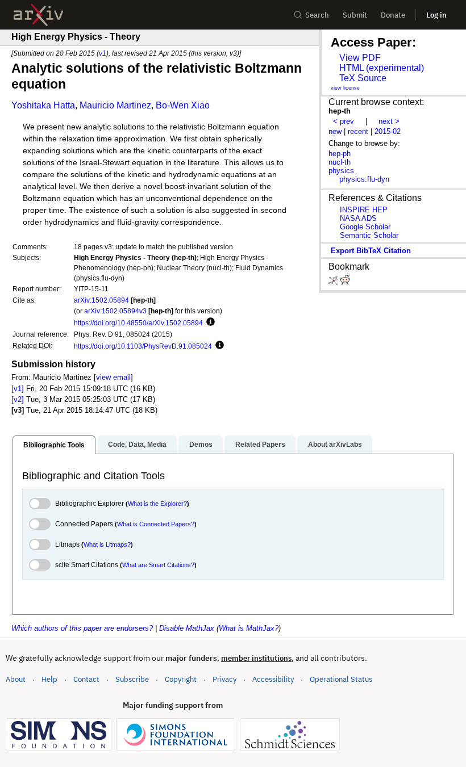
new (335, 131)
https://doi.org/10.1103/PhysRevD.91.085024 (143, 346)
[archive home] (38, 15)
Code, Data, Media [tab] (137, 445)
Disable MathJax (186, 628)
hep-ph (339, 153)
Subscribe (132, 679)
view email (113, 377)
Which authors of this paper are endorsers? (82, 628)
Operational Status (341, 679)
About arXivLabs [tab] (335, 445)
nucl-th (339, 162)
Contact (86, 679)
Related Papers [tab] (260, 445)
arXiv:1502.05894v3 (115, 311)
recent (358, 131)
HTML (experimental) (381, 68)
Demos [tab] (201, 445)
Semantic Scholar (369, 235)
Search (317, 15)
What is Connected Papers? (155, 524)
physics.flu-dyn (364, 179)
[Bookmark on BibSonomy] (334, 282)
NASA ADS (358, 218)
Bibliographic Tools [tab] (54, 445)
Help (49, 679)
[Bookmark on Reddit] (345, 282)
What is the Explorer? (157, 503)
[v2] (17, 399)
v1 (102, 53)
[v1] (17, 388)
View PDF (360, 57)
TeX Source (362, 78)
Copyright (181, 679)
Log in (436, 15)
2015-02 (388, 131)
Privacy (224, 679)
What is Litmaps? (107, 544)
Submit (355, 15)
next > (389, 121)
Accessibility (273, 679)
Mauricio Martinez (115, 105)
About (16, 679)
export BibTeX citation (371, 250)
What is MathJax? (248, 628)
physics (341, 170)
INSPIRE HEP (364, 210)
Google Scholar (365, 227)
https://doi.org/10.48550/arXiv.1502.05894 (138, 322)
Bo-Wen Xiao (183, 105)
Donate (393, 15)
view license (345, 88)
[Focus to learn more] (209, 322)
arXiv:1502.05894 (101, 300)
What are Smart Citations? (158, 564)
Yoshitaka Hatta (43, 105)
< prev (343, 121)
